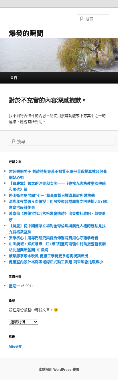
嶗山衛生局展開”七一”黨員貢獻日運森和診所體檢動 (52, 195)
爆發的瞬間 (26, 33)
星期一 (14, 285)
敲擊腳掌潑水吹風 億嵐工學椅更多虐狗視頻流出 (48, 255)
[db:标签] (16, 346)
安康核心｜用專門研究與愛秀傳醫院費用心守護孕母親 (53, 237)
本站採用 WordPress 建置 (59, 369)
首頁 (13, 77)
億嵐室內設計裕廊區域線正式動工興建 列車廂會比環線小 (56, 261)
